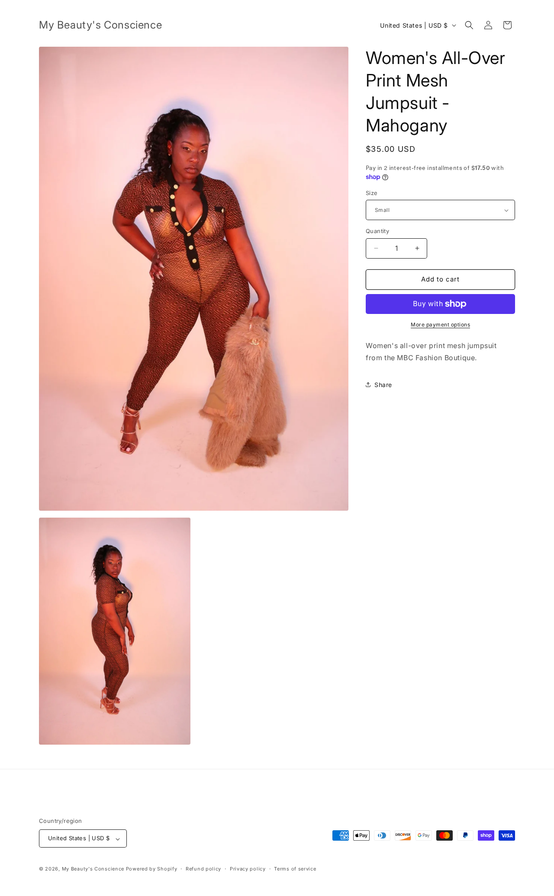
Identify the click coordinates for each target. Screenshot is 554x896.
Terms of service (295, 869)
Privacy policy (248, 869)
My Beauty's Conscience (93, 869)
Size (372, 192)
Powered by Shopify (151, 869)
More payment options (440, 324)
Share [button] (383, 384)
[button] (469, 25)
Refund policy (203, 869)
